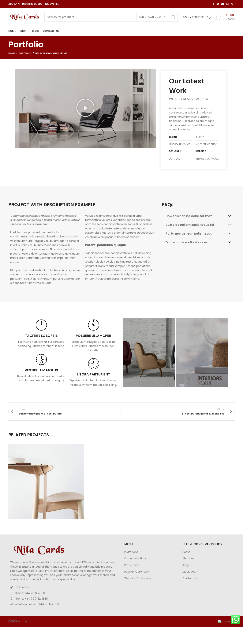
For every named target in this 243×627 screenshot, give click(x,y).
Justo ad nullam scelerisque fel (190, 225)
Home (11, 53)
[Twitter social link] (217, 4)
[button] (85, 108)
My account (190, 571)
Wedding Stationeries (138, 578)
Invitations (131, 552)
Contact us (189, 578)
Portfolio (25, 53)
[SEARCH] (173, 17)
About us (188, 558)
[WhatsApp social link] (227, 4)
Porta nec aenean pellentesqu (189, 233)
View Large (81, 446)
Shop (185, 565)
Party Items (132, 565)
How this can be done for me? (189, 216)
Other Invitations (135, 558)
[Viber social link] (232, 4)
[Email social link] (222, 4)
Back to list (121, 411)
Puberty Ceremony (137, 571)
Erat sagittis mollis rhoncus (187, 242)
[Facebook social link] (213, 4)
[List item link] (63, 593)
